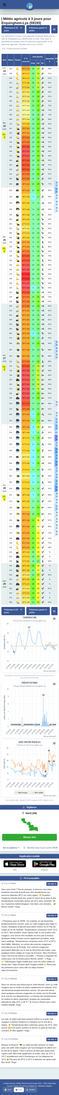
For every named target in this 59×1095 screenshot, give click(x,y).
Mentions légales (45, 1086)
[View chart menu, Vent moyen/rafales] (54, 743)
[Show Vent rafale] (37, 792)
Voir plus (51, 884)
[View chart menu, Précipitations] (54, 684)
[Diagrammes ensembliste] (54, 29)
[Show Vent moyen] (21, 792)
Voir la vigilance (10, 848)
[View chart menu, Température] (54, 619)
